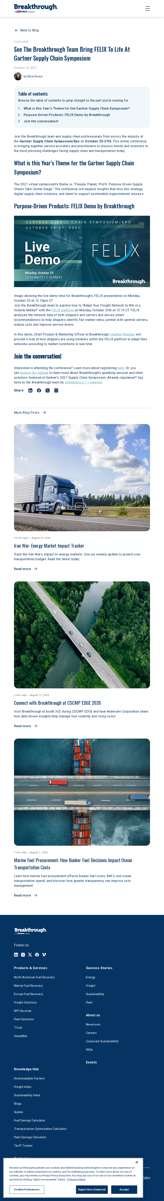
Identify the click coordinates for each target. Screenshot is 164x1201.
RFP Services (23, 1010)
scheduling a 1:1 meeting (83, 382)
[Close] (136, 1162)
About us (93, 1015)
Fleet (89, 1002)
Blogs (17, 1103)
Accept (124, 1189)
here (121, 368)
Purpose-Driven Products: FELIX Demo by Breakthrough (67, 115)
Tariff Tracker (23, 1145)
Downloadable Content (29, 1078)
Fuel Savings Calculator (29, 1120)
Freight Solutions (25, 1002)
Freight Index (22, 1086)
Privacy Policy (76, 1179)
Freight (90, 985)
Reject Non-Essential (92, 1189)
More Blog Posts (26, 412)
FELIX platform (63, 310)
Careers (91, 1032)
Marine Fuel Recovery (28, 985)
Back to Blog (29, 30)
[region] (73, 1178)
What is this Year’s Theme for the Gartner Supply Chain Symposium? (77, 108)
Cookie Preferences (26, 1189)
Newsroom (93, 1024)
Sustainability (95, 994)
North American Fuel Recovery (34, 977)
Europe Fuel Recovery (28, 994)
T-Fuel (18, 1027)
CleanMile (20, 1036)
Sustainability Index (27, 1095)
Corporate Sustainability (102, 1041)
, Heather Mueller (121, 334)
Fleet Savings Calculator (30, 1137)
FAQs (89, 1049)
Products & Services (30, 968)
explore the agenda (34, 373)
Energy (90, 977)
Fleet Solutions (24, 1019)
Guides (18, 1112)
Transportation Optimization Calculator (40, 1128)
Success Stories (99, 968)
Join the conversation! (41, 121)
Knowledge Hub (26, 1069)
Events (91, 1062)
